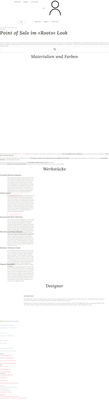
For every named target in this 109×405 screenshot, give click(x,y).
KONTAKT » (3, 394)
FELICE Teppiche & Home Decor (8, 363)
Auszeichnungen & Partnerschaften (9, 383)
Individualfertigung (5, 369)
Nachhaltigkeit (4, 380)
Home (1, 27)
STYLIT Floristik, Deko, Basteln (8, 360)
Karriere (2, 385)
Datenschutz (6, 398)
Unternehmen (3, 377)
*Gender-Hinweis (22, 398)
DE (21, 22)
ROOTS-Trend (21, 154)
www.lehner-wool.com (6, 392)
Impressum (14, 398)
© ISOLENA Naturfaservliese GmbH (9, 396)
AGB (1, 398)
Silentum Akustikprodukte (7, 358)
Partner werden (4, 366)
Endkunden (34, 2)
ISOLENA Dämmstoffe (6, 355)
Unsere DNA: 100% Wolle (6, 375)
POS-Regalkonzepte (5, 372)
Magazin (25, 2)
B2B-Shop (17, 2)
